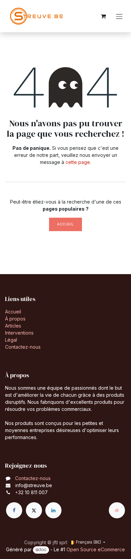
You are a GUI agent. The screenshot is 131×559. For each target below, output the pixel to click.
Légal (11, 340)
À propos (15, 318)
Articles (13, 326)
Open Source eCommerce (96, 549)
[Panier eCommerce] (103, 16)
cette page (78, 162)
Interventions (19, 333)
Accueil (65, 224)
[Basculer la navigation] (119, 16)
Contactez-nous (23, 347)
